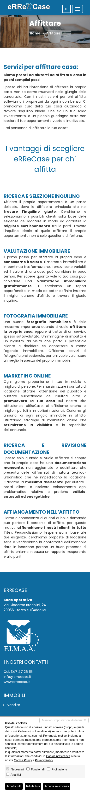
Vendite (13, 704)
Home (35, 33)
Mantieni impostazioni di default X (64, 720)
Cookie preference (58, 756)
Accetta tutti (13, 786)
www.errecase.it (17, 681)
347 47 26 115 (22, 671)
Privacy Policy (44, 760)
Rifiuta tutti (33, 786)
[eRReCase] (29, 6)
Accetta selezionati (56, 786)
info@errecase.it (17, 676)
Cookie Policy (23, 760)
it (66, 9)
